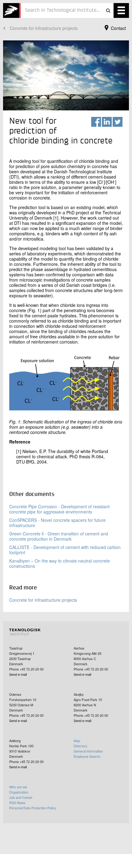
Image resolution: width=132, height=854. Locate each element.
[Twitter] (117, 122)
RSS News (17, 802)
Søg (108, 10)
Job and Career (21, 797)
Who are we (18, 786)
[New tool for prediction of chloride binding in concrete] (12, 10)
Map (77, 740)
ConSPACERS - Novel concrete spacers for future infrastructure (57, 522)
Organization (18, 792)
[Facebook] (96, 122)
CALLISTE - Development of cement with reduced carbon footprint (65, 549)
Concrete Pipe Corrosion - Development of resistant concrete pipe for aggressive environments (59, 509)
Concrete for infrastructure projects (44, 28)
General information (88, 751)
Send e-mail (18, 674)
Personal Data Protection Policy (32, 807)
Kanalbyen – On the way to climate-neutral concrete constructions (59, 563)
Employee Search (87, 756)
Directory (80, 745)
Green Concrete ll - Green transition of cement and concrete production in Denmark (58, 536)
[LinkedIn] (107, 122)
